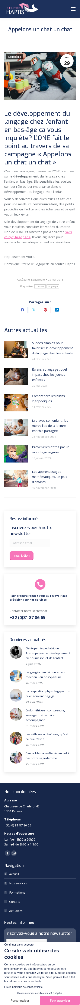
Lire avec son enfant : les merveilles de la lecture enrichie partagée (50, 425)
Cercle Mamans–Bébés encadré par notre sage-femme (48, 755)
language (53, 286)
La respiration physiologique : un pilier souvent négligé (48, 693)
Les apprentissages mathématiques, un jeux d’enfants (49, 476)
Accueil (14, 874)
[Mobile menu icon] (73, 9)
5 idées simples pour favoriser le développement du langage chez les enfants (52, 348)
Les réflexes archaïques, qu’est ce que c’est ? (47, 736)
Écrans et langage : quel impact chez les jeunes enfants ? (49, 374)
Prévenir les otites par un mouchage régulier (50, 449)
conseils (40, 286)
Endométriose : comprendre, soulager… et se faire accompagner (45, 715)
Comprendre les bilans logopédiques (48, 398)
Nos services (18, 883)
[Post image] (16, 349)
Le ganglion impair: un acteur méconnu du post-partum (45, 674)
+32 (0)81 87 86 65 (27, 617)
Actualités (16, 911)
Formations (17, 892)
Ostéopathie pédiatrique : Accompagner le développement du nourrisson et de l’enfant (48, 653)
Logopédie (14, 56)
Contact (14, 902)
